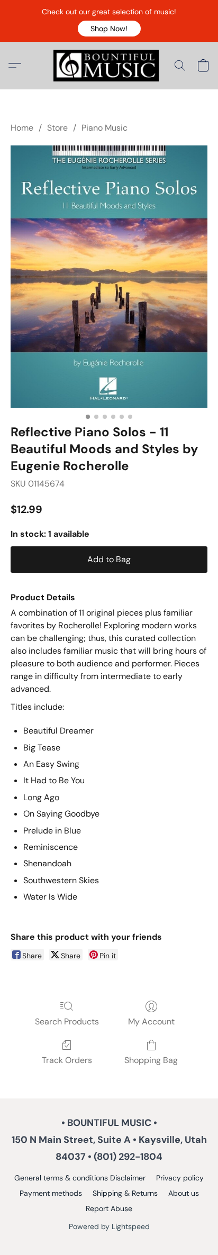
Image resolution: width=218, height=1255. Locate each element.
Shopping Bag (151, 1060)
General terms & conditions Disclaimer (80, 1178)
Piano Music (104, 127)
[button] (109, 28)
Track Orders (67, 1060)
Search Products (67, 1021)
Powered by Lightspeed (109, 1226)
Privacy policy (180, 1178)
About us (183, 1193)
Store (57, 127)
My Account (151, 1021)
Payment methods (51, 1193)
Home (22, 127)
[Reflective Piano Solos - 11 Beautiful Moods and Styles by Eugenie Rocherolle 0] (109, 276)
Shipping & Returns (125, 1193)
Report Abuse (109, 1208)
